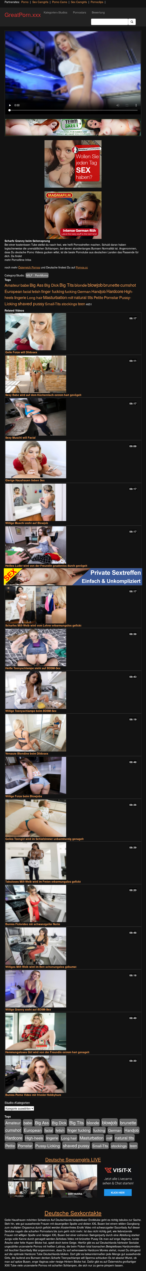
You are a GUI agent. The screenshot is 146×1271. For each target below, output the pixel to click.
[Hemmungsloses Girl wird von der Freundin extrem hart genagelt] (73, 1031)
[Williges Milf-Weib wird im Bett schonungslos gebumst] (73, 946)
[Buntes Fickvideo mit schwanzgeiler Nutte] (73, 903)
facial (27, 291)
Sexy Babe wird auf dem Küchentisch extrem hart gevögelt (43, 395)
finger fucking (52, 291)
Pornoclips (97, 2)
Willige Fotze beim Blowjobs (23, 796)
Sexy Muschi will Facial (20, 437)
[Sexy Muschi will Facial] (73, 417)
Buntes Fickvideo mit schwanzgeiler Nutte (32, 924)
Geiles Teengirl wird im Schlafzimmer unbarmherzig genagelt (44, 839)
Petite (98, 297)
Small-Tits (53, 303)
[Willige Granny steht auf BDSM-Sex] (73, 988)
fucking (71, 291)
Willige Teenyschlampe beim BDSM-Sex (30, 711)
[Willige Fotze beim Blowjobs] (73, 775)
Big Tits (67, 285)
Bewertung (98, 12)
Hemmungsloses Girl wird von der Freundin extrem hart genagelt (47, 1052)
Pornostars (79, 12)
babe (25, 285)
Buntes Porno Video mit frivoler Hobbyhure (33, 1095)
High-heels (34, 1138)
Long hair (34, 297)
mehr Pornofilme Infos (18, 260)
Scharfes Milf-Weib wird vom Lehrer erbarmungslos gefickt (43, 625)
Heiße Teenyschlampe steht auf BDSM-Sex (32, 668)
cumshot (128, 285)
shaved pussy (31, 303)
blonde (81, 285)
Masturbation (55, 297)
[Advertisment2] (73, 215)
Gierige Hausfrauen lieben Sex (25, 480)
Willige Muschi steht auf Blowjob (26, 523)
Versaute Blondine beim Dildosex (26, 753)
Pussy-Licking (47, 1145)
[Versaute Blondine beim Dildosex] (73, 733)
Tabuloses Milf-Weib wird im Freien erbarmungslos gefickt (43, 881)
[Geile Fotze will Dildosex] (73, 331)
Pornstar (111, 297)
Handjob (98, 291)
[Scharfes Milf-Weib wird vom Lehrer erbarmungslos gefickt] (73, 604)
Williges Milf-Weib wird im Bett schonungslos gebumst (40, 967)
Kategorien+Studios (55, 12)
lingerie (20, 297)
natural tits (83, 297)
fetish (36, 291)
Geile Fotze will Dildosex (21, 352)
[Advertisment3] (73, 576)
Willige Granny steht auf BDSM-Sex (28, 1009)
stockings (69, 303)
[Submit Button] (132, 22)
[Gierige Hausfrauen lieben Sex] (73, 459)
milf (70, 297)
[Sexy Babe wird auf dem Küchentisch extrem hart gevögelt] (73, 374)
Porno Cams (59, 2)
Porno (25, 2)
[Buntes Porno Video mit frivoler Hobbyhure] (73, 1074)
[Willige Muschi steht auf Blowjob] (73, 502)
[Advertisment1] (73, 164)
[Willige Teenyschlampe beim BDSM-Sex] (73, 690)
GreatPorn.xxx (23, 14)
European (13, 291)
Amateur (12, 285)
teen (81, 303)
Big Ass (37, 285)
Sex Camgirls (40, 2)
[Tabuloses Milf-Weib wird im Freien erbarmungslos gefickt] (73, 861)
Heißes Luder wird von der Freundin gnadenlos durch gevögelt (46, 565)
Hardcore (114, 291)
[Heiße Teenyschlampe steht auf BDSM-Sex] (73, 647)
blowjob (95, 284)
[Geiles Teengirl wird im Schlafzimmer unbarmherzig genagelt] (73, 818)
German (84, 291)
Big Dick (51, 285)
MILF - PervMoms (37, 275)
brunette (111, 285)
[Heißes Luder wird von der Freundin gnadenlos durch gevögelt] (73, 545)
